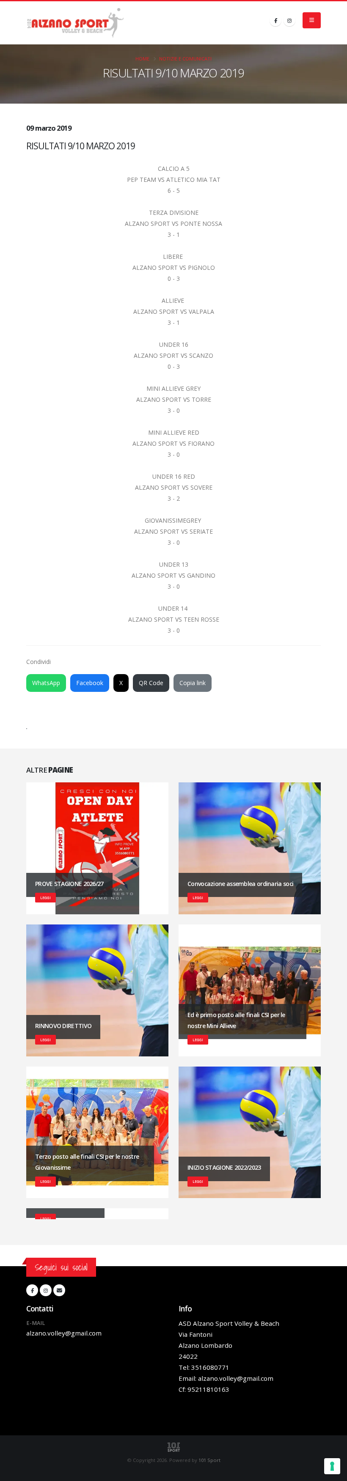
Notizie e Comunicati (185, 58)
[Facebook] (275, 20)
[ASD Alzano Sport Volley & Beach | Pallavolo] (75, 23)
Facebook (89, 683)
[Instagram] (289, 20)
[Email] (59, 1290)
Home (142, 58)
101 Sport (209, 1460)
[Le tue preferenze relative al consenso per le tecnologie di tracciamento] (332, 1466)
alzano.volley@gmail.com (64, 1333)
